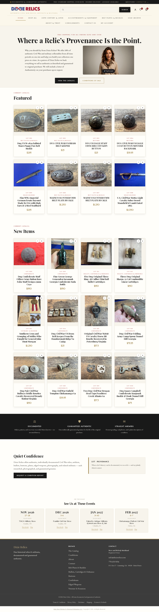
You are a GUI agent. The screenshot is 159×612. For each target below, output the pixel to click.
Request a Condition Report (30, 475)
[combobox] (90, 9)
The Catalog (73, 550)
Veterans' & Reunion (77, 588)
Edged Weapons (74, 584)
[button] (29, 131)
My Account (107, 23)
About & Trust (53, 23)
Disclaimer (81, 602)
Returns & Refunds (100, 602)
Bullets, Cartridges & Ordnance (81, 571)
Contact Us (90, 23)
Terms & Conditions (59, 602)
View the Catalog (66, 80)
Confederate (73, 580)
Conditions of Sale (92, 80)
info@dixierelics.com (117, 557)
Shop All (32, 18)
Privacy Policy (72, 602)
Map (31, 527)
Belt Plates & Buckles (112, 18)
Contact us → (142, 2)
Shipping (89, 602)
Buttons (71, 576)
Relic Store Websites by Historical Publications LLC (68, 609)
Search (125, 9)
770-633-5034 (114, 561)
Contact (71, 563)
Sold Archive (134, 18)
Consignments (72, 23)
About (71, 559)
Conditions (73, 555)
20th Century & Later (52, 18)
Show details (25, 527)
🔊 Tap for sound (108, 71)
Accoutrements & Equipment (82, 18)
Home (20, 18)
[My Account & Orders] (135, 9)
